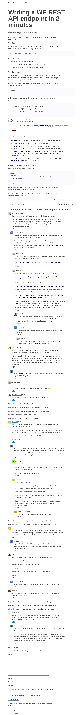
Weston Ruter (16, 213)
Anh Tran (14, 382)
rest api (47, 200)
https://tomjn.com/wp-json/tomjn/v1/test (20, 121)
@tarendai (12, 711)
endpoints (27, 200)
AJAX (20, 200)
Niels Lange (15, 347)
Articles (21, 3)
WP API (62, 200)
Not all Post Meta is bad (66, 205)
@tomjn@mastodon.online (16, 710)
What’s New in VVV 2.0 (16, 205)
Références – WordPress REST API (26, 415)
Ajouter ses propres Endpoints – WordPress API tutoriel (32, 407)
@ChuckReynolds (17, 394)
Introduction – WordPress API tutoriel (26, 404)
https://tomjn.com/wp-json (34, 360)
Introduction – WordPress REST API (26, 418)
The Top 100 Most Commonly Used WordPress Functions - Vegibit (35, 605)
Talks (26, 3)
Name (10, 678)
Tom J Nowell (12, 3)
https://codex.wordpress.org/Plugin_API (27, 473)
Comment (11, 654)
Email (10, 682)
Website (10, 686)
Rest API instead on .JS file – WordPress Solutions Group (33, 602)
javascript (35, 200)
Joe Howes (15, 421)
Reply (13, 228)
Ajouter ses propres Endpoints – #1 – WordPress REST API (33, 411)
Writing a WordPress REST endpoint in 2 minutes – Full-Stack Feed (36, 524)
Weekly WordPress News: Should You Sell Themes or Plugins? (35, 609)
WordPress (12, 200)
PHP (41, 200)
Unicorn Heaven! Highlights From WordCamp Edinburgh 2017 (34, 521)
